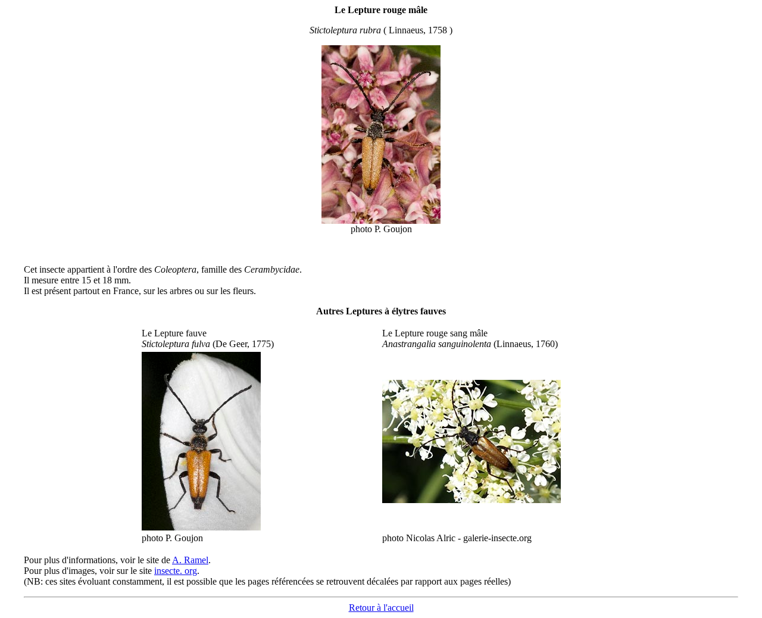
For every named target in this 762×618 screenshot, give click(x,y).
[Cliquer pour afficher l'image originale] (381, 221)
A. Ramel (190, 560)
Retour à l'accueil (381, 608)
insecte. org (175, 571)
